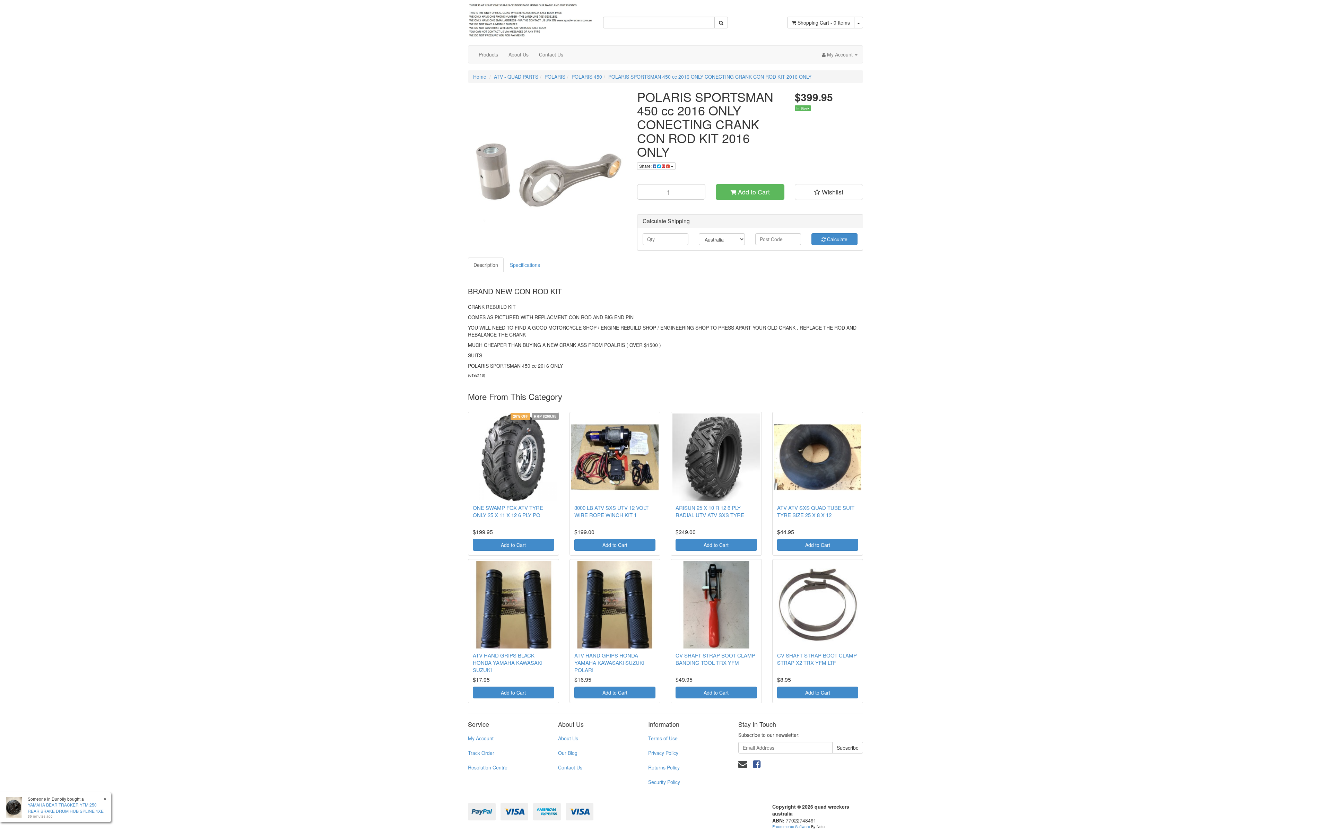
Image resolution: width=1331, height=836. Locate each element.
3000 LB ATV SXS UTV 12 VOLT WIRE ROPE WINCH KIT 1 (611, 511)
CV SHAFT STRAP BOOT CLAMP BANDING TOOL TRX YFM (715, 659)
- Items (824, 22)
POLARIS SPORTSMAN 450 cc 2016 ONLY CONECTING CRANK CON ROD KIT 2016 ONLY (709, 76)
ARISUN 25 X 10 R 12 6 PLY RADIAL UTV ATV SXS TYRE (710, 511)
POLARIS (555, 76)
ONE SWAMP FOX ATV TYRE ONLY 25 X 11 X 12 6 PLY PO (508, 511)
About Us (518, 54)
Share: (646, 166)
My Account (481, 738)
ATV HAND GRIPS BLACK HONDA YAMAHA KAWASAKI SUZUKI (507, 662)
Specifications (525, 264)
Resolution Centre (487, 767)
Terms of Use (663, 738)
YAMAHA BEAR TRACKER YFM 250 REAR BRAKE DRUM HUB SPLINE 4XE (66, 807)
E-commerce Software (791, 826)
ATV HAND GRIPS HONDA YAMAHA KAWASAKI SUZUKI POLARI (609, 662)
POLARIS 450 (587, 76)
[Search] (721, 22)
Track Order (481, 752)
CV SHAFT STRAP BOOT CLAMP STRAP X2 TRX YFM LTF (817, 659)
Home (479, 76)
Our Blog (567, 752)
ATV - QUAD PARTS (516, 76)
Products (488, 54)
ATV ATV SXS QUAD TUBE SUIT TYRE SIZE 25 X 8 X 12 (815, 511)
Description (485, 264)
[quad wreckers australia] (530, 18)
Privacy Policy (663, 752)
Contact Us (551, 54)
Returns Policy (664, 767)
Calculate (836, 239)
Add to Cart (753, 191)
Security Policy (664, 781)
